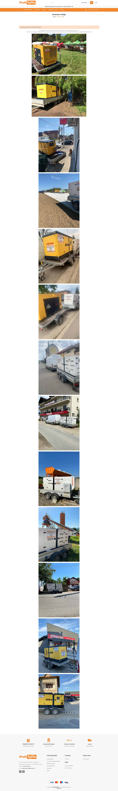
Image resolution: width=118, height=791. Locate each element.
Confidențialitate (50, 766)
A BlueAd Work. (59, 788)
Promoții (67, 759)
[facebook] (20, 771)
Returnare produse (51, 763)
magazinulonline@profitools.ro (28, 768)
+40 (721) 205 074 (95, 9)
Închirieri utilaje (68, 768)
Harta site (49, 768)
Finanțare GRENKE (69, 765)
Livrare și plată (50, 759)
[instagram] (23, 771)
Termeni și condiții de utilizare (53, 761)
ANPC (48, 770)
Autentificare (86, 759)
